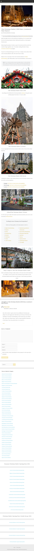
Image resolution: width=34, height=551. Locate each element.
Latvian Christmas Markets (6, 413)
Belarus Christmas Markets (6, 379)
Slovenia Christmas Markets (6, 448)
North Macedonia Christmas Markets (8, 427)
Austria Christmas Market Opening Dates (17, 470)
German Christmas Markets (6, 404)
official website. (9, 216)
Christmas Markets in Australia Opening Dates (17, 535)
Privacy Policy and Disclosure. (25, 36)
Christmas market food (6, 48)
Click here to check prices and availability (16, 183)
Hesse (6, 238)
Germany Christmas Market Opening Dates (17, 488)
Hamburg (7, 237)
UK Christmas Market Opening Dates (17, 509)
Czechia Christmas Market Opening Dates (17, 476)
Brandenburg (8, 233)
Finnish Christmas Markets (6, 400)
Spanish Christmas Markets (6, 449)
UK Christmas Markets (6, 455)
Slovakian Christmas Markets (7, 446)
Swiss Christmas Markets (6, 453)
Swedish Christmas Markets (6, 451)
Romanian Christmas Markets (7, 436)
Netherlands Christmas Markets (7, 425)
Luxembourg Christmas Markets (7, 419)
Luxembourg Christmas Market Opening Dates (17, 497)
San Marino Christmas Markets (7, 440)
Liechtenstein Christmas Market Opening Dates (17, 494)
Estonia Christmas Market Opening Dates (17, 482)
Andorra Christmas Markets (6, 375)
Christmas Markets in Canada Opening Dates (17, 528)
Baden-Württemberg (9, 228)
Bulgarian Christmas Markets (7, 385)
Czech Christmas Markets (6, 393)
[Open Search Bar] (32, 1)
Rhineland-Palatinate (24, 233)
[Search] (14, 364)
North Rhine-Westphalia (25, 231)
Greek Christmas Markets (6, 406)
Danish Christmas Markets (6, 394)
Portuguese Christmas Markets (7, 434)
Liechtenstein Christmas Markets (7, 415)
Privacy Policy (18, 547)
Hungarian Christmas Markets (7, 408)
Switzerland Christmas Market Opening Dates (17, 506)
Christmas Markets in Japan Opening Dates (17, 541)
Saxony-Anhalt (23, 238)
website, (23, 93)
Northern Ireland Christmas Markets (8, 429)
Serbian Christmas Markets (6, 444)
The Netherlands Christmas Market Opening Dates (17, 500)
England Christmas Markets (6, 396)
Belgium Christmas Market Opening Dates (17, 473)
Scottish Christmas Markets (6, 442)
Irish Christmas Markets (6, 410)
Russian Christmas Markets (6, 438)
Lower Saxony (8, 240)
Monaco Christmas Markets (6, 421)
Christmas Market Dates (6, 387)
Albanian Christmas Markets (7, 374)
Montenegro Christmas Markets (7, 423)
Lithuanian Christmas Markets (7, 417)
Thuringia (22, 242)
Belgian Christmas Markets (6, 381)
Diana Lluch (6, 306)
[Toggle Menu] (1, 1)
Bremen (7, 235)
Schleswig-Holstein (24, 240)
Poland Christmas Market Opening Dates (17, 503)
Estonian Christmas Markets (7, 398)
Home (14, 547)
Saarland (21, 235)
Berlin (6, 231)
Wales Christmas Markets (6, 457)
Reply (4, 323)
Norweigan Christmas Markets (7, 430)
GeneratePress (24, 549)
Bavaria (6, 229)
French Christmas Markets (6, 402)
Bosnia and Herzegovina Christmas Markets (9, 383)
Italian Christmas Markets (6, 412)
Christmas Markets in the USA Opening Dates (17, 522)
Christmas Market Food (6, 389)
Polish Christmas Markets (6, 432)
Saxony (21, 237)
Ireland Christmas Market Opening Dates (17, 491)
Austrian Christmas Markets (7, 377)
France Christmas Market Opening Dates (17, 485)
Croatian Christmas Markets (7, 391)
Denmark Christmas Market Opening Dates (17, 479)
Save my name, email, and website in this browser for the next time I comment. (16, 353)
